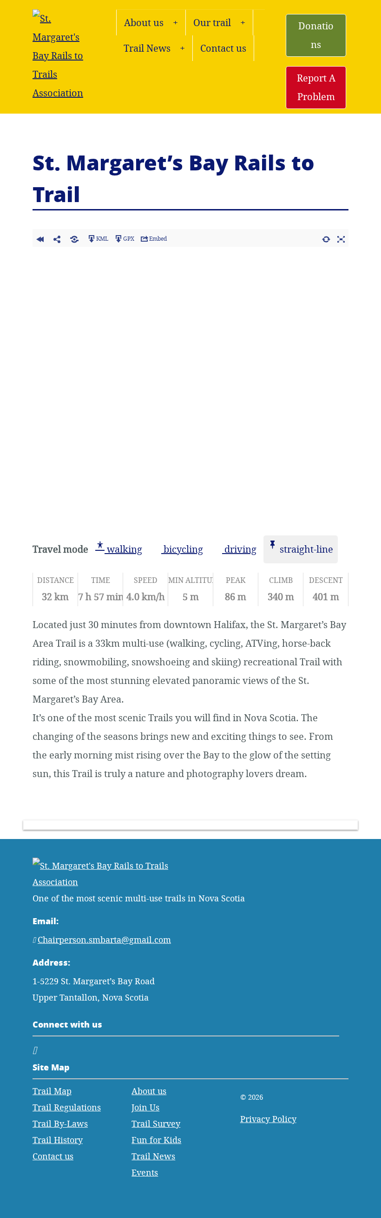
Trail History (58, 1140)
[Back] (40, 238)
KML (102, 239)
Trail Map (52, 1091)
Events (144, 1172)
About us (144, 22)
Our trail (212, 22)
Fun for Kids (156, 1140)
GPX (128, 239)
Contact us (223, 48)
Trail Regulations (67, 1107)
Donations (316, 35)
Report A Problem (316, 87)
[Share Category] (74, 238)
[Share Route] (57, 238)
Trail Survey (155, 1123)
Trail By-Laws (60, 1123)
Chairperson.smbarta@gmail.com (104, 939)
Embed (158, 239)
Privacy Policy (268, 1119)
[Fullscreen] (341, 238)
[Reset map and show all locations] (326, 238)
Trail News (147, 48)
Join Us (145, 1107)
